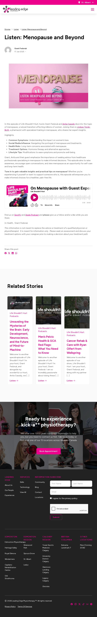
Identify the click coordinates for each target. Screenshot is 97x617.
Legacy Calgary (45, 579)
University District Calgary (46, 559)
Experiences (9, 495)
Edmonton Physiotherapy (11, 542)
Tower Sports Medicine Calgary (48, 548)
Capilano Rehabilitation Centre (10, 567)
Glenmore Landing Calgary (46, 570)
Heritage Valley (11, 548)
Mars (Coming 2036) (86, 546)
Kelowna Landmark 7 (66, 546)
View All (23, 492)
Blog (37, 487)
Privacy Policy (10, 606)
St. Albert (86, 2)
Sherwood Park (28, 546)
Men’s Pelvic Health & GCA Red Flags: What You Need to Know (48, 345)
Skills (22, 482)
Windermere (10, 559)
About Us (8, 485)
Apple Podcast (32, 215)
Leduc (26, 565)
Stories (7, 29)
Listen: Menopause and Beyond (34, 29)
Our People (9, 490)
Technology (25, 487)
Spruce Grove (29, 553)
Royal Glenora (10, 553)
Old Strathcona (9, 577)
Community (40, 482)
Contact (38, 492)
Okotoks (46, 586)
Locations (39, 497)
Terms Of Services (25, 606)
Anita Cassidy (68, 124)
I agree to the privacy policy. (65, 498)
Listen (16, 29)
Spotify (17, 215)
